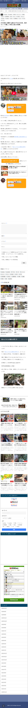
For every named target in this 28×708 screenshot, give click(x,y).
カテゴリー (4, 515)
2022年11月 (4, 617)
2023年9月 (3, 611)
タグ (3, 520)
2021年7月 (3, 669)
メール (3, 241)
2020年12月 (4, 692)
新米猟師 (7, 16)
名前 (3, 235)
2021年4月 (3, 679)
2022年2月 (3, 646)
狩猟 (15, 14)
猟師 (23, 14)
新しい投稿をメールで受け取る (10, 259)
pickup (6, 14)
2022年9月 (3, 624)
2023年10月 (4, 608)
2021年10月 (4, 659)
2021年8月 (3, 666)
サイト (3, 246)
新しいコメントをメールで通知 (10, 256)
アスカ (3, 20)
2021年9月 (3, 663)
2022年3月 (3, 643)
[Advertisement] (14, 60)
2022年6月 (3, 634)
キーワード (4, 510)
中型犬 (19, 16)
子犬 (24, 18)
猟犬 (3, 16)
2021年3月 (3, 682)
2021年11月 (4, 656)
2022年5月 (3, 637)
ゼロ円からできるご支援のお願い (17, 8)
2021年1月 (3, 688)
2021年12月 (4, 653)
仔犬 (11, 18)
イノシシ (19, 14)
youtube (10, 14)
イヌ (14, 16)
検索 (14, 529)
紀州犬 (8, 18)
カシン (23, 16)
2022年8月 (3, 627)
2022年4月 (3, 640)
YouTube (6, 115)
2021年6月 (3, 672)
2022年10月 (4, 621)
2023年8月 (3, 614)
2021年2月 (3, 685)
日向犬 (3, 18)
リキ (20, 18)
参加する (22, 597)
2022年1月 (3, 650)
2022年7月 (3, 630)
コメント (4, 223)
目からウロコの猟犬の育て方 (5, 8)
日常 (2, 14)
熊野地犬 (16, 18)
